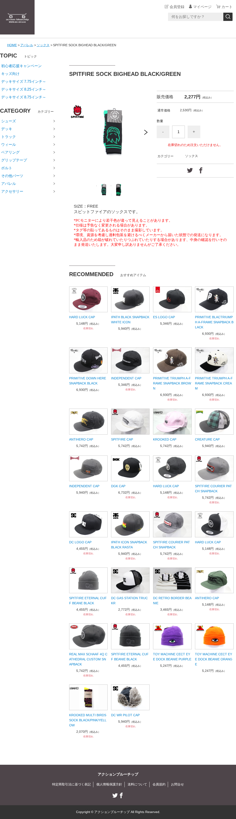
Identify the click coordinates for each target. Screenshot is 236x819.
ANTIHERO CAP (81, 439)
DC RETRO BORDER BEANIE (172, 600)
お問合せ (177, 784)
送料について (137, 784)
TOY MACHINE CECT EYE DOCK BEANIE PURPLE (172, 656)
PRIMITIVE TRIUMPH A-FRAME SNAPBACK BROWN (172, 383)
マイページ (202, 7)
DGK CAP (118, 486)
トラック (8, 137)
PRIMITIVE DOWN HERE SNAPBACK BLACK (87, 380)
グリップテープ (14, 160)
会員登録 (177, 7)
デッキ (6, 129)
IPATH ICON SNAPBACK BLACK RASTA (129, 544)
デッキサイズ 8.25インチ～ (23, 89)
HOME (12, 45)
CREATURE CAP (207, 439)
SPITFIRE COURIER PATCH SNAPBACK (213, 488)
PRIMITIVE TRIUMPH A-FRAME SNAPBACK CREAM (214, 383)
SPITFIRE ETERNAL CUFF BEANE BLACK (88, 600)
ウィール (8, 144)
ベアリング (10, 152)
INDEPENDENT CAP (126, 378)
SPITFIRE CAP (122, 439)
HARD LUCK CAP (82, 317)
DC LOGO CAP (80, 542)
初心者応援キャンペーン (21, 66)
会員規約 (159, 784)
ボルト (6, 168)
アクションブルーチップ (118, 774)
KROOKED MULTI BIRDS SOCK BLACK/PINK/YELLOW (87, 720)
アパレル (26, 45)
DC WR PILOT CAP (125, 715)
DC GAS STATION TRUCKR (129, 600)
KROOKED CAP (164, 439)
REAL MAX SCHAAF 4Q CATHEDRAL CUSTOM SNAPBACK (88, 659)
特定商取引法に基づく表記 (71, 784)
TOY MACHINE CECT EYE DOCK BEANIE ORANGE (213, 659)
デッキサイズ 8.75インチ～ (23, 97)
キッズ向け (10, 74)
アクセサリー (12, 191)
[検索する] (228, 17)
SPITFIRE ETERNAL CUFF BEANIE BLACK (130, 656)
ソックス (43, 45)
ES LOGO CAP (164, 317)
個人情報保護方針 (109, 784)
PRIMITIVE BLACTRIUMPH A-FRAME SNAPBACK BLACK (214, 322)
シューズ (8, 121)
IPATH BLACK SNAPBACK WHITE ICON (130, 319)
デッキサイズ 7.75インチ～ (23, 81)
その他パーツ (12, 176)
